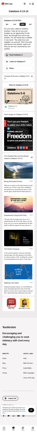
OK (31, 410)
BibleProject (11, 108)
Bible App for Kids (24, 308)
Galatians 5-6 (14, 106)
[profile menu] (31, 4)
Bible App (11, 308)
